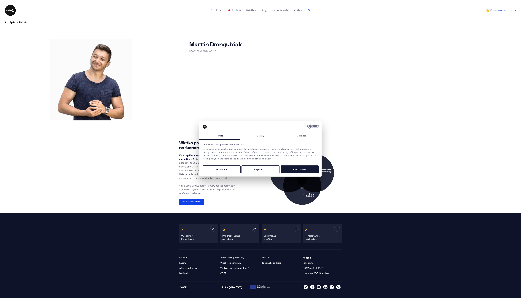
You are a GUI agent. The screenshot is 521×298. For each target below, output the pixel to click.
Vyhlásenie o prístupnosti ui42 (234, 268)
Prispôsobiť (259, 169)
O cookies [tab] (301, 135)
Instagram (306, 287)
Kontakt (266, 258)
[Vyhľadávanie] (309, 10)
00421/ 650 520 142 (313, 268)
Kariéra (182, 263)
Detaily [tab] (260, 135)
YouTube (319, 287)
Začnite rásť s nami (191, 202)
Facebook (312, 287)
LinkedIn (325, 287)
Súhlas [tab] (220, 135)
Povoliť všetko (299, 169)
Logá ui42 (183, 273)
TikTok (332, 287)
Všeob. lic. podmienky (230, 263)
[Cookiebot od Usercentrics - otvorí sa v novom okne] (307, 127)
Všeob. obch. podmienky (232, 258)
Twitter (338, 287)
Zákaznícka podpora (271, 263)
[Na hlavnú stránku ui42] (10, 10)
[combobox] (513, 10)
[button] (217, 10)
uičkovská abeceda (188, 268)
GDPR (223, 273)
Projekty (183, 258)
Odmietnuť (221, 169)
